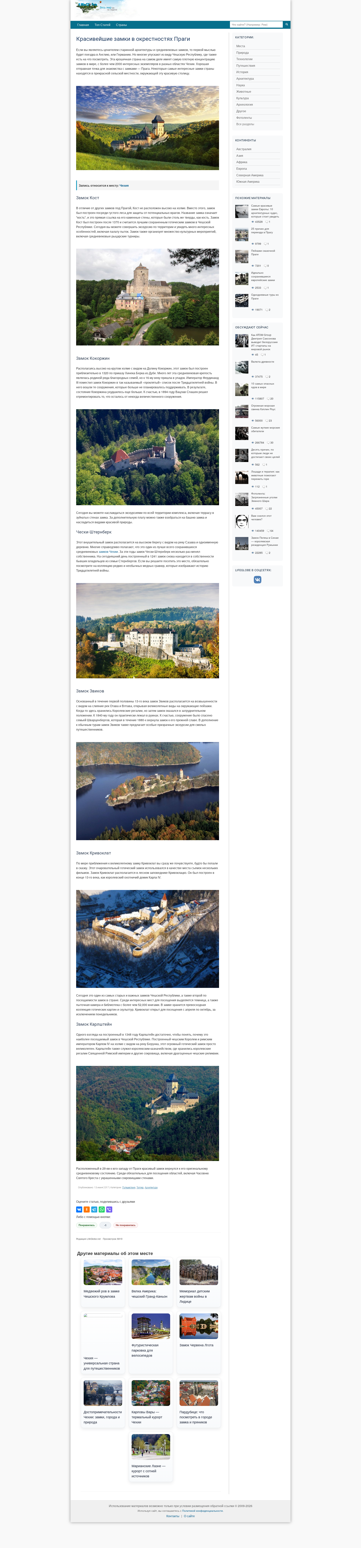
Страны (121, 25)
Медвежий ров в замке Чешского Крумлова (102, 1293)
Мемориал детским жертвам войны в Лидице (195, 1296)
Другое (241, 111)
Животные (243, 91)
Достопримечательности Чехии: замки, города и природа (103, 1417)
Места (240, 46)
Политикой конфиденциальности (202, 1510)
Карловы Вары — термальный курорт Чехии (147, 1417)
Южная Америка (247, 181)
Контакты (172, 1516)
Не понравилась (126, 1225)
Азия (239, 155)
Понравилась (87, 1225)
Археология (244, 104)
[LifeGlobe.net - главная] (123, 10)
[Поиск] (286, 24)
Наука (240, 85)
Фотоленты (244, 117)
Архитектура (151, 1187)
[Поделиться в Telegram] (94, 1209)
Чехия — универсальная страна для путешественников (102, 1363)
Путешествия (128, 1187)
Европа (241, 168)
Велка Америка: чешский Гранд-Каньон (149, 1293)
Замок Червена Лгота (196, 1344)
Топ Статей (102, 25)
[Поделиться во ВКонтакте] (79, 1209)
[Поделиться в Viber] (109, 1209)
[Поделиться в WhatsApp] (102, 1209)
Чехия (124, 185)
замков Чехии (108, 551)
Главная (83, 25)
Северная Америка (249, 175)
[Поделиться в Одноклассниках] (87, 1209)
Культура (242, 98)
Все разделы (245, 124)
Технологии (244, 59)
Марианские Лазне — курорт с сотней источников (148, 1470)
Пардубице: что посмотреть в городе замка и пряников (196, 1417)
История (242, 72)
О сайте (189, 1516)
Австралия (243, 149)
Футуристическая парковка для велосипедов (145, 1350)
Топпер (140, 1187)
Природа (242, 52)
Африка (241, 162)
